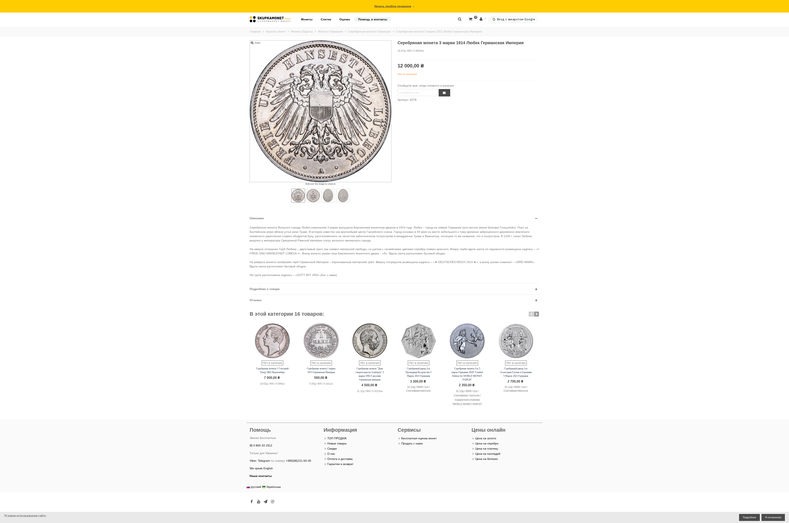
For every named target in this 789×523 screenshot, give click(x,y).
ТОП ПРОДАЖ (337, 438)
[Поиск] (459, 19)
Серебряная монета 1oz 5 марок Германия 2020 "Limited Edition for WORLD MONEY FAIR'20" (467, 374)
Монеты (307, 19)
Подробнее (749, 517)
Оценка (344, 19)
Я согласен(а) (773, 517)
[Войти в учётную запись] (483, 19)
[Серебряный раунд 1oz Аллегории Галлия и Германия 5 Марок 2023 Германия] (515, 340)
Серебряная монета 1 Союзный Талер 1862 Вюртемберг (272, 370)
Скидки (332, 448)
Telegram (264, 460)
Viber (253, 460)
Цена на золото (485, 438)
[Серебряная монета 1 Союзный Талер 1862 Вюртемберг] (272, 340)
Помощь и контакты (372, 19)
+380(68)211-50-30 (298, 460)
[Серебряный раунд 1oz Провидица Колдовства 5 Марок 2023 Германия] (418, 340)
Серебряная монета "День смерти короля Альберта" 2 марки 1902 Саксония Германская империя (370, 374)
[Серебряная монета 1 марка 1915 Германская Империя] (321, 340)
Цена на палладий (487, 453)
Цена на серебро (486, 443)
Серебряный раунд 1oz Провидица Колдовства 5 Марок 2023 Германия (418, 372)
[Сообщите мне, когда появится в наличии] (444, 92)
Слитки (326, 19)
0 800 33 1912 (262, 445)
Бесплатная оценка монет (419, 438)
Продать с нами (412, 443)
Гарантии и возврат (340, 464)
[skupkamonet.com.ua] (270, 19)
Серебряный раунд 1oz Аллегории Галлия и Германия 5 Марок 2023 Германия (516, 372)
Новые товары (337, 443)
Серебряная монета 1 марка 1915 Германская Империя (321, 370)
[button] (531, 314)
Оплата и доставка (340, 458)
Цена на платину (486, 448)
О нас (331, 453)
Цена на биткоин (486, 458)
